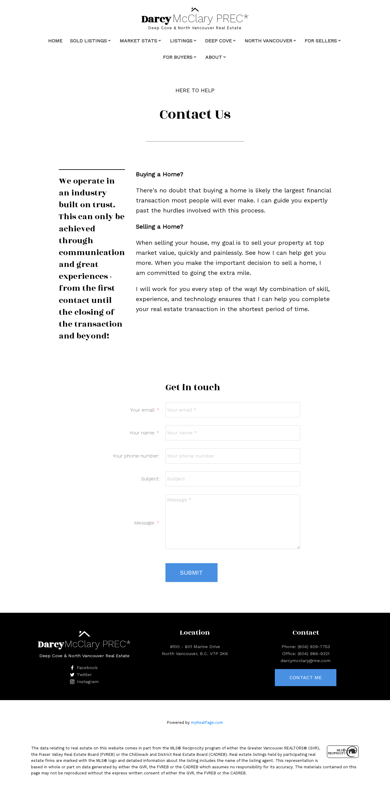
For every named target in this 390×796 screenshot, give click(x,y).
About (213, 57)
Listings (181, 41)
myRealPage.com (207, 722)
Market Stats (138, 41)
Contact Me (305, 677)
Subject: (150, 479)
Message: (145, 523)
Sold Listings (88, 41)
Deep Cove (218, 41)
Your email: (143, 410)
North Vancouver (268, 41)
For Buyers (178, 57)
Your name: (143, 433)
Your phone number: (136, 456)
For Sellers (321, 41)
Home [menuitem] (55, 41)
